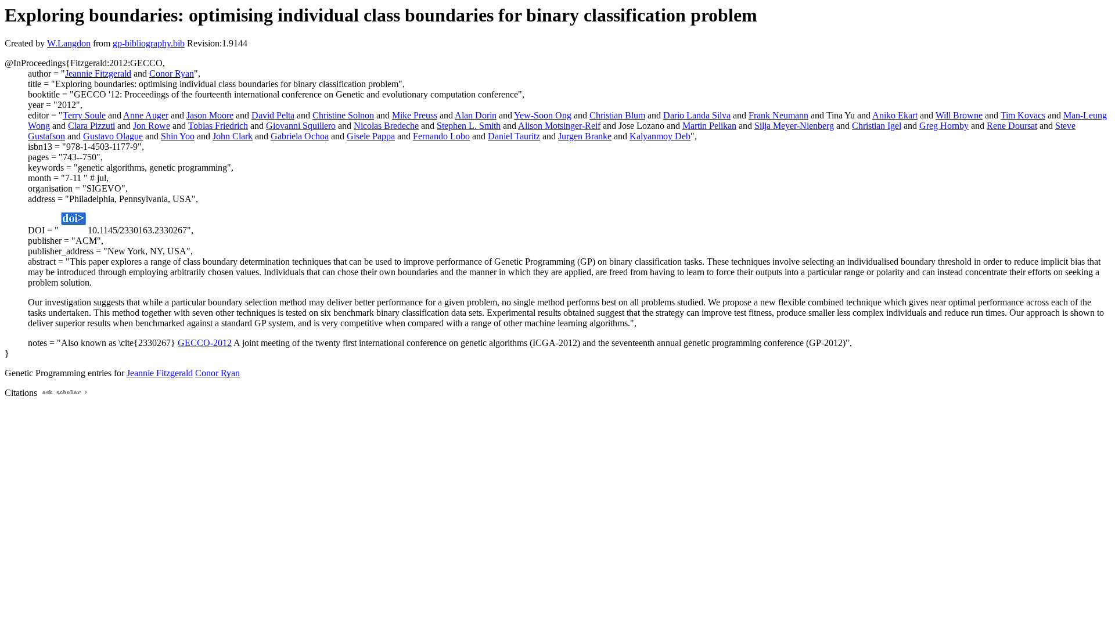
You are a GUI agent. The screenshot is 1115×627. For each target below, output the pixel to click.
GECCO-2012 (205, 343)
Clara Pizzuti (91, 126)
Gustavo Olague (113, 136)
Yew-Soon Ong (542, 115)
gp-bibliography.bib (149, 43)
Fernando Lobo (441, 136)
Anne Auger (145, 115)
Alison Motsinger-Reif (559, 126)
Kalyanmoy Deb (660, 136)
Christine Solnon (343, 115)
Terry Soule (84, 115)
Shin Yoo (178, 136)
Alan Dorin (476, 115)
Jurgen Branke (585, 136)
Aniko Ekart (895, 115)
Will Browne (959, 115)
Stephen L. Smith (469, 126)
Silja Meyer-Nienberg (794, 126)
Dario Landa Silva (697, 115)
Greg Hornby (944, 126)
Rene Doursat (1012, 126)
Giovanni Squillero (301, 126)
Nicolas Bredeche (386, 126)
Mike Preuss (414, 115)
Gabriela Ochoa (300, 136)
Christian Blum (617, 115)
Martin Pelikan (709, 126)
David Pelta (272, 115)
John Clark (233, 136)
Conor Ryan (171, 73)
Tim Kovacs (1023, 115)
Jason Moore (209, 115)
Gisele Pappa (371, 136)
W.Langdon (69, 43)
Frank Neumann (778, 115)
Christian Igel (876, 126)
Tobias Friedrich (218, 126)
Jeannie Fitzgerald (98, 73)
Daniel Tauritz (514, 136)
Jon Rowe (151, 126)
